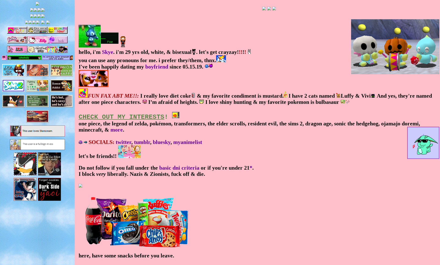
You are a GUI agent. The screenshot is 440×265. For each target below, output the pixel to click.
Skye (107, 52)
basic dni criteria (179, 168)
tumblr (142, 142)
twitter (123, 142)
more (116, 130)
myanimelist (187, 142)
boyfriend (156, 67)
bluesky (161, 142)
